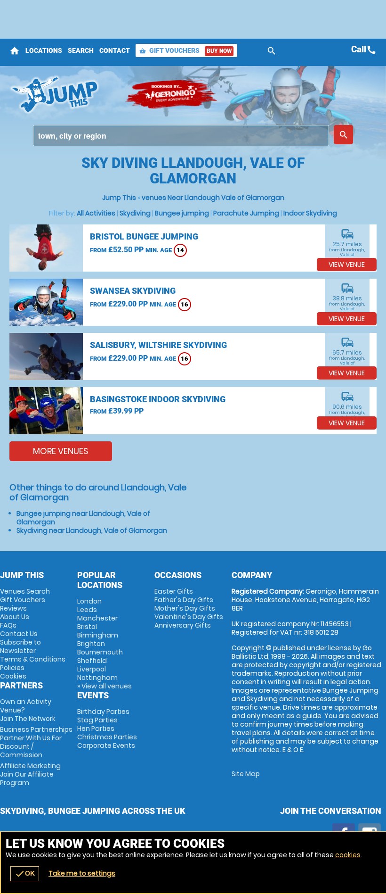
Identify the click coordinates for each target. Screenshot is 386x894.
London (89, 601)
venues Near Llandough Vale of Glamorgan (213, 197)
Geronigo (172, 94)
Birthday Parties (103, 711)
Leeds (87, 609)
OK (25, 874)
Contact (114, 50)
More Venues (60, 451)
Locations (43, 50)
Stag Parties (97, 720)
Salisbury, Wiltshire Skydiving (158, 345)
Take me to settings (81, 873)
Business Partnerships (36, 742)
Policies (12, 667)
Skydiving (135, 213)
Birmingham (97, 635)
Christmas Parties (107, 737)
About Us (14, 616)
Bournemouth (100, 652)
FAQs (8, 625)
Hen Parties (95, 728)
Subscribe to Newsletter (20, 646)
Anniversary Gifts (182, 625)
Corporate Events (106, 745)
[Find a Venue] (181, 135)
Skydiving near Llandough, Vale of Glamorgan (91, 530)
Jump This (119, 197)
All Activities (96, 213)
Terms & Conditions (32, 659)
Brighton (91, 643)
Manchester (97, 618)
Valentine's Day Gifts (188, 616)
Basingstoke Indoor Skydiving (157, 399)
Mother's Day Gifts (184, 608)
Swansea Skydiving (133, 291)
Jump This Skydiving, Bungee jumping (62, 94)
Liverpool (91, 669)
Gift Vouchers (185, 50)
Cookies (13, 676)
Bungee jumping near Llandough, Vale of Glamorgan (83, 518)
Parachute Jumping (246, 213)
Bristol (87, 626)
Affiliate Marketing (30, 774)
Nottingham (97, 677)
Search (81, 50)
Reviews (13, 608)
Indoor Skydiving (310, 213)
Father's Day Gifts (183, 599)
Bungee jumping (182, 213)
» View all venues (104, 686)
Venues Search (25, 591)
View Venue (347, 264)
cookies (348, 855)
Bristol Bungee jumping (144, 236)
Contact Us (19, 633)
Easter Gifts (173, 591)
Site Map (246, 773)
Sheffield (92, 660)
